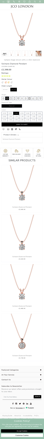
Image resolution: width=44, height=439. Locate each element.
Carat (4, 110)
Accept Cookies (22, 431)
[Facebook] (13, 403)
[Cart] (30, 1)
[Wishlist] (24, 1)
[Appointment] (12, 129)
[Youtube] (31, 403)
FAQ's (36, 416)
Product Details (9, 135)
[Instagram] (16, 403)
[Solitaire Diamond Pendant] (22, 185)
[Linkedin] (27, 403)
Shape (4, 95)
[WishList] (3, 129)
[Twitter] (20, 403)
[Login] (40, 1)
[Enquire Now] (8, 129)
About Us (17, 416)
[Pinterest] (24, 403)
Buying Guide (7, 416)
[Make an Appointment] (9, 1)
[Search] (35, 1)
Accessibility (27, 416)
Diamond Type (7, 102)
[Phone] (14, 1)
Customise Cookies (22, 435)
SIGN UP (37, 397)
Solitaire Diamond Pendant (22, 207)
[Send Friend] (16, 129)
